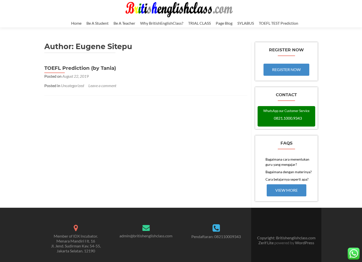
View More (286, 190)
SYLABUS (245, 23)
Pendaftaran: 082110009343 (216, 236)
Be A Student (97, 23)
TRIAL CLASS (199, 23)
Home (76, 23)
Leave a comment (102, 85)
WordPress (304, 242)
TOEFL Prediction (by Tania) (80, 68)
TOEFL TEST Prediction (278, 23)
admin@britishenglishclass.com (145, 235)
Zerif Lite (266, 242)
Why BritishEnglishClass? (161, 23)
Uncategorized (72, 85)
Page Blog (224, 23)
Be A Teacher (124, 23)
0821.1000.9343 (288, 118)
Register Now (286, 69)
